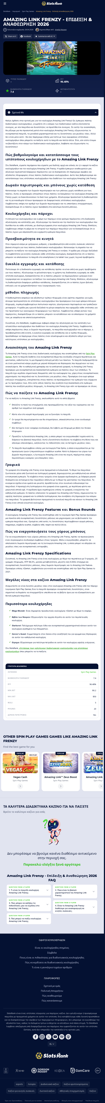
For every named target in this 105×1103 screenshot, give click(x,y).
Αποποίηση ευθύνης (51, 1101)
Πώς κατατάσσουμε (52, 1000)
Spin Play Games (88, 672)
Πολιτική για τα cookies (33, 1101)
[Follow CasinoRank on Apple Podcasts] (68, 1036)
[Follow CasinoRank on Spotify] (62, 1036)
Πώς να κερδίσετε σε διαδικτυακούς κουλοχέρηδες (52, 962)
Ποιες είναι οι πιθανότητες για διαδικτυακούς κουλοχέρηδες (52, 957)
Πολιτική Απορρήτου (52, 990)
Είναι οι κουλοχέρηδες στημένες (52, 947)
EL (51, 1044)
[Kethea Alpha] (60, 1070)
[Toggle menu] (5, 3)
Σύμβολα (52, 952)
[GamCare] (80, 1070)
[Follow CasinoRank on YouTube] (55, 1036)
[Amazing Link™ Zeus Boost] (61, 771)
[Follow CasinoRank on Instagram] (42, 1036)
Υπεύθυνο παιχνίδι (92, 1101)
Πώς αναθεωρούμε (52, 995)
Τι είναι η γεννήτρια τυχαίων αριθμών (52, 967)
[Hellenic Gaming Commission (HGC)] (5, 1070)
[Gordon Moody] (40, 1070)
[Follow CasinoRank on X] (48, 1036)
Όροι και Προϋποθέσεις (13, 1101)
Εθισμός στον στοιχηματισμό (72, 1101)
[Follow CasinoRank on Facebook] (35, 1036)
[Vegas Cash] (20, 771)
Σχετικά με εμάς (52, 985)
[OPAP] (20, 1070)
